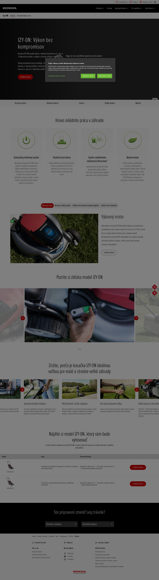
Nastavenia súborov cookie (56, 75)
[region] (80, 70)
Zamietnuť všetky (88, 76)
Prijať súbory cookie (104, 76)
